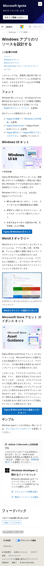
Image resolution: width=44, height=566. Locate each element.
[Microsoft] (22, 26)
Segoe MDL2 (12, 132)
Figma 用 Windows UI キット (17, 231)
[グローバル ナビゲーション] (2, 26)
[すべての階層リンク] (4, 32)
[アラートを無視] (40, 4)
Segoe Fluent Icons (15, 125)
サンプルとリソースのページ (18, 428)
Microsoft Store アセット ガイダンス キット (21, 66)
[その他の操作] (40, 32)
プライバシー (13, 555)
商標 (13, 562)
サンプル (7, 69)
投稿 (3, 555)
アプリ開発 (23, 32)
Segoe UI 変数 (13, 118)
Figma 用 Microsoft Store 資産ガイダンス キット (22, 411)
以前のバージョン (21, 552)
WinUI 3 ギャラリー (11, 63)
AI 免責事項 (6, 552)
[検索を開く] (30, 26)
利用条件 (5, 562)
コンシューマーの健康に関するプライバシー (19, 559)
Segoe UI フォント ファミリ (16, 108)
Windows (12, 32)
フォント (7, 56)
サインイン (37, 26)
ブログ (33, 552)
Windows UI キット (11, 59)
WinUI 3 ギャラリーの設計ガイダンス (20, 310)
